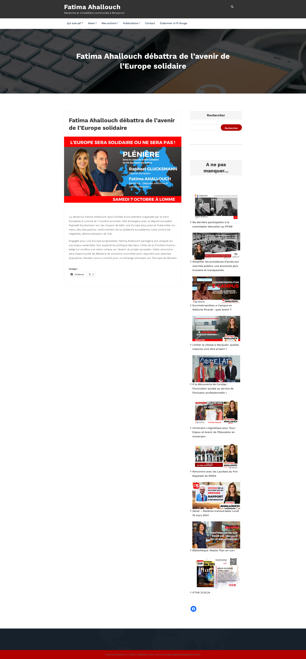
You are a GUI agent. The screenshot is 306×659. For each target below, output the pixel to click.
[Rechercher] (232, 6)
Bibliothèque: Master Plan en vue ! (213, 550)
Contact (150, 23)
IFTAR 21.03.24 (201, 592)
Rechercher (216, 115)
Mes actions (109, 23)
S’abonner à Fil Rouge (173, 23)
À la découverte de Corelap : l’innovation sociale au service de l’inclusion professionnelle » (212, 388)
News (91, 23)
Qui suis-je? (74, 23)
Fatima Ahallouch (92, 7)
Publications (130, 23)
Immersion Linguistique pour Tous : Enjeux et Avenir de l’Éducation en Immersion (214, 432)
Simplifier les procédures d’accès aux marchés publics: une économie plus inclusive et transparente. (215, 266)
